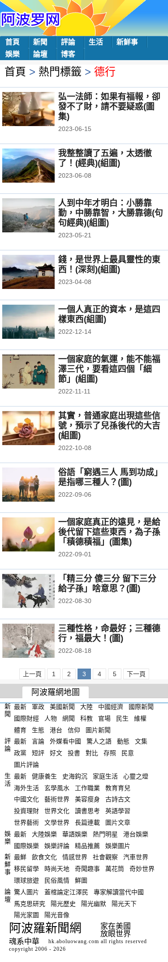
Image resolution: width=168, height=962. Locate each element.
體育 (20, 729)
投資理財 (26, 810)
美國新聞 (62, 706)
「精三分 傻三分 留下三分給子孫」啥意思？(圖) (107, 583)
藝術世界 (56, 799)
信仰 (74, 729)
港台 (56, 729)
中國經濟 (110, 706)
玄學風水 (56, 787)
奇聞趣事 (87, 868)
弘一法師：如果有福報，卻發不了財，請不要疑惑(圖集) (109, 106)
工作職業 (87, 787)
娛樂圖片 (117, 845)
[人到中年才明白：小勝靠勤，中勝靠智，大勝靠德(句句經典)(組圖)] (40, 216)
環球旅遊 (26, 880)
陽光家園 (26, 914)
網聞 (68, 718)
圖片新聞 (98, 729)
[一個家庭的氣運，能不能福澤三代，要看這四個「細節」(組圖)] (40, 372)
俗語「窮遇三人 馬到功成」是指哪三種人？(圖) (110, 477)
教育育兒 (117, 787)
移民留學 (26, 868)
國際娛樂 (26, 845)
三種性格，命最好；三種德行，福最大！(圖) (109, 633)
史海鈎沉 (74, 776)
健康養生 (44, 776)
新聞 (40, 42)
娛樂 (12, 54)
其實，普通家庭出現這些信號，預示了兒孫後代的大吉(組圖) (109, 425)
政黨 (20, 752)
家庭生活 (105, 776)
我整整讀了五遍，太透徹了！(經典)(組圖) (105, 158)
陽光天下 (124, 903)
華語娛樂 (74, 834)
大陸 (86, 706)
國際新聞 (141, 706)
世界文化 (56, 810)
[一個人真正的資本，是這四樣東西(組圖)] (40, 323)
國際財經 (26, 718)
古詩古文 (117, 799)
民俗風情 (56, 880)
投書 (74, 752)
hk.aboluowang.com (73, 941)
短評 (38, 752)
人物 (50, 718)
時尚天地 (56, 868)
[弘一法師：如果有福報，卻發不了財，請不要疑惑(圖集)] (40, 110)
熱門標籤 (60, 72)
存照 (109, 752)
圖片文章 (117, 822)
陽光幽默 (93, 903)
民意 (127, 752)
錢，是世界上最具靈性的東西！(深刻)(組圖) (109, 264)
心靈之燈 (135, 776)
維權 (140, 718)
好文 (56, 752)
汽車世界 (135, 857)
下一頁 (136, 674)
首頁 (12, 42)
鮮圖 (81, 880)
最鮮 (20, 857)
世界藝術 (26, 822)
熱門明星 (105, 834)
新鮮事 (127, 42)
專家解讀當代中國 (119, 892)
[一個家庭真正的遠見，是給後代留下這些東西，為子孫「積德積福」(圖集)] (40, 535)
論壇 (40, 54)
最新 (20, 706)
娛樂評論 (56, 845)
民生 (122, 718)
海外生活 (26, 787)
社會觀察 (105, 857)
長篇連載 (87, 822)
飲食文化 (44, 857)
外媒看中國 (65, 741)
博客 (68, 54)
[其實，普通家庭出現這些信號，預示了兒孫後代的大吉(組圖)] (40, 429)
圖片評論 (26, 764)
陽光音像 (56, 914)
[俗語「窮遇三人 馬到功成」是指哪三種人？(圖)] (40, 485)
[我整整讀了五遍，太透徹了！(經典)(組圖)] (40, 166)
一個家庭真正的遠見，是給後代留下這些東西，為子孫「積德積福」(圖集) (109, 532)
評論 (68, 42)
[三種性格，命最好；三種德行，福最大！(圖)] (40, 642)
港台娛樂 (135, 834)
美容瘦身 (87, 799)
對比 (92, 752)
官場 (104, 718)
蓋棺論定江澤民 (66, 892)
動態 (123, 741)
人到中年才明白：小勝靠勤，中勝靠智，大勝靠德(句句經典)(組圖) (110, 212)
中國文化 (26, 799)
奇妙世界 (142, 868)
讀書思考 (87, 810)
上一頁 (32, 674)
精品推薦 (87, 845)
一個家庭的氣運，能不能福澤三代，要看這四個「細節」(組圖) (109, 369)
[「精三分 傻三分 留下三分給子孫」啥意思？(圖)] (40, 592)
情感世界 (74, 857)
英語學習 (117, 810)
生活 (96, 42)
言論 (38, 741)
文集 (141, 741)
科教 (86, 718)
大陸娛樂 (44, 834)
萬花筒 (114, 868)
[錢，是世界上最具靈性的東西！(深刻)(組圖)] (40, 273)
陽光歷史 (63, 903)
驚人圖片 (26, 892)
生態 (38, 729)
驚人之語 (99, 741)
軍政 (38, 706)
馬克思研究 (29, 903)
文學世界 (56, 822)
